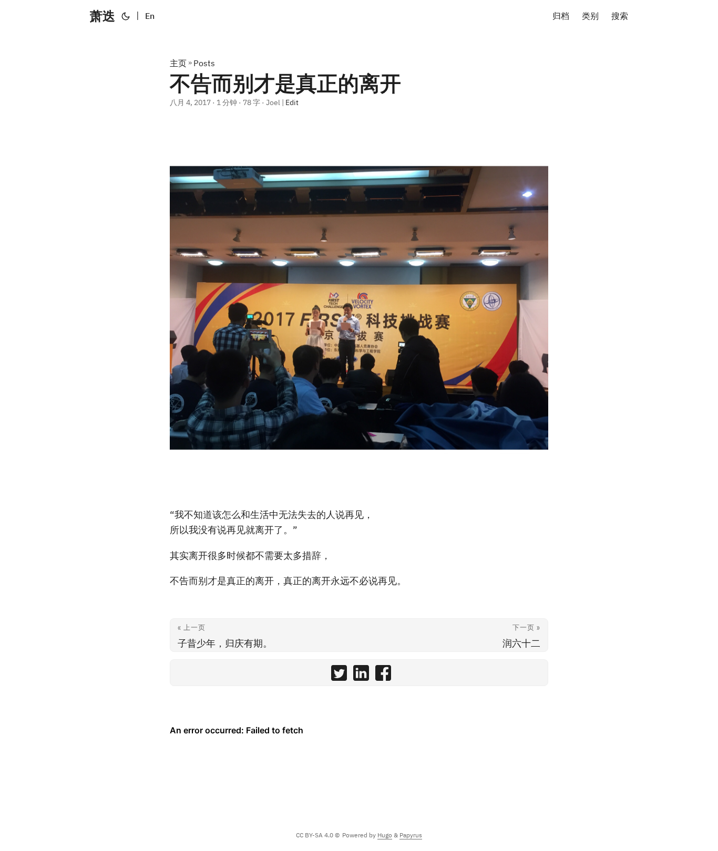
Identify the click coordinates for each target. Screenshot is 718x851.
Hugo (384, 835)
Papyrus (410, 835)
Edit (292, 102)
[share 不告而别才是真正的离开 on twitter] (339, 675)
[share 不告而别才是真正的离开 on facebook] (383, 675)
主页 (178, 63)
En (150, 16)
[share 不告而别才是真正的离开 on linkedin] (361, 675)
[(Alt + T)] (125, 16)
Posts (204, 63)
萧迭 (102, 15)
